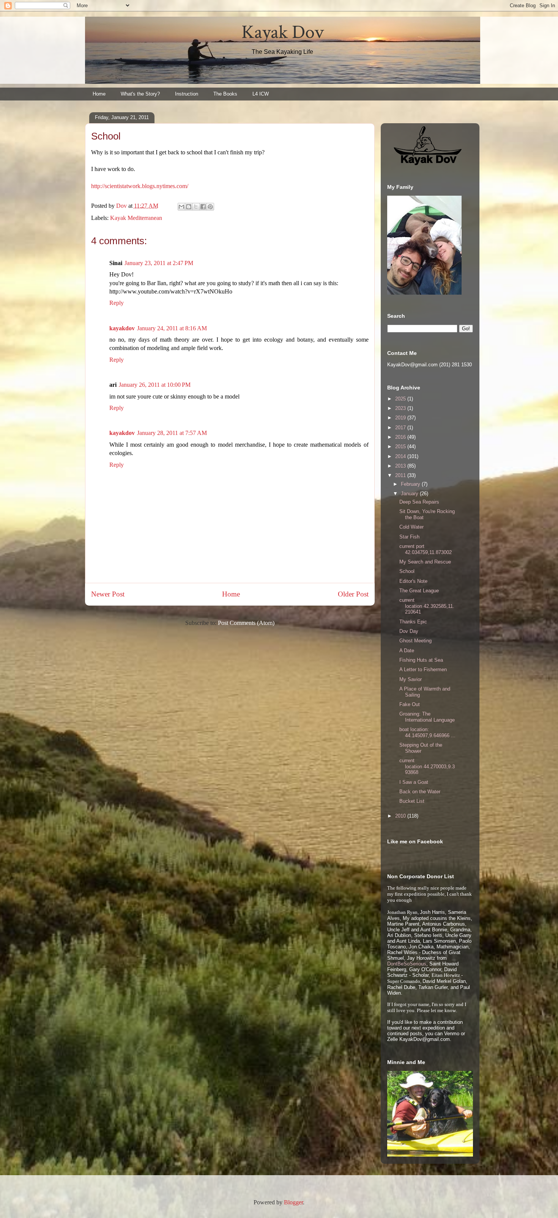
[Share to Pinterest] (210, 206)
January (410, 493)
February (411, 484)
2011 (401, 475)
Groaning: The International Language (427, 717)
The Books (225, 94)
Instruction (186, 94)
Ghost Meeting (415, 641)
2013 (401, 466)
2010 (401, 816)
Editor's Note (413, 581)
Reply (116, 303)
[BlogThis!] (188, 206)
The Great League (419, 590)
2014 (401, 456)
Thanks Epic (413, 622)
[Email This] (181, 206)
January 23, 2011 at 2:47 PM (159, 263)
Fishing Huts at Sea (421, 660)
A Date (406, 650)
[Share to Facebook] (203, 206)
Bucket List (411, 801)
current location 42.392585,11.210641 (426, 606)
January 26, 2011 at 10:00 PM (155, 384)
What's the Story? (140, 94)
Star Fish (409, 537)
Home (99, 94)
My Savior (410, 679)
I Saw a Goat (413, 782)
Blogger (293, 1202)
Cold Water (411, 527)
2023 (401, 408)
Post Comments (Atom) (246, 623)
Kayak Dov (282, 32)
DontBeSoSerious (406, 964)
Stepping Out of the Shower (420, 748)
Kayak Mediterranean (136, 218)
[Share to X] (196, 206)
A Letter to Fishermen (423, 669)
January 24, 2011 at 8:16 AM (172, 328)
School (407, 571)
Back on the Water (419, 791)
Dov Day (408, 631)
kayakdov (122, 328)
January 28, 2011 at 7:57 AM (172, 433)
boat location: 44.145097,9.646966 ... (427, 732)
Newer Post (108, 594)
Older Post (353, 594)
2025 (401, 399)
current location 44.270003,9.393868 (427, 766)
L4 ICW (260, 94)
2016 (401, 437)
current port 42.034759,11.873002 (425, 549)
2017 (401, 427)
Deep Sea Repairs (419, 502)
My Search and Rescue (425, 562)
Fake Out (409, 704)
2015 (401, 446)
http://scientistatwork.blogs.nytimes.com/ (139, 186)
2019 (401, 418)
